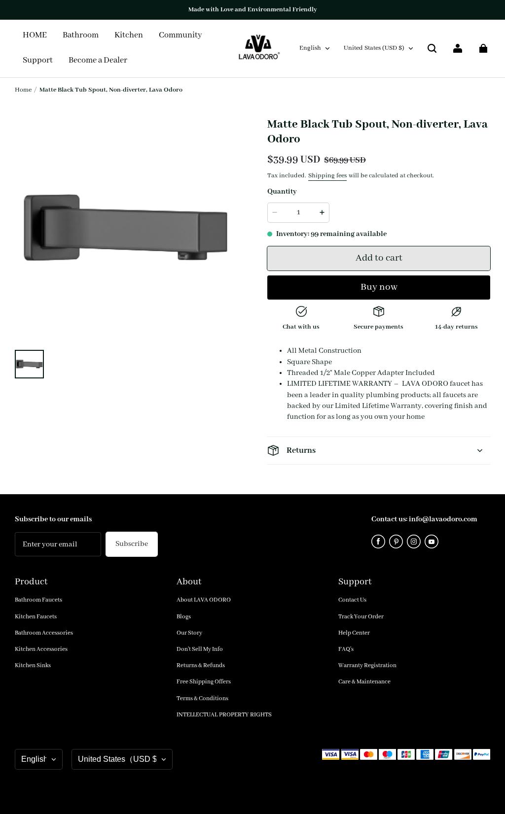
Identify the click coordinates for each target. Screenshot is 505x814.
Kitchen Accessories (41, 649)
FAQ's (346, 649)
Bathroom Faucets (38, 600)
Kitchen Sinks (33, 665)
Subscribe (131, 544)
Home (23, 90)
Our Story (189, 633)
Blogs (184, 616)
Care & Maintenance (364, 681)
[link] (180, 36)
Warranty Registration (367, 665)
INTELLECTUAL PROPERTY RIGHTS (224, 714)
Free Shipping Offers (204, 681)
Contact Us (352, 600)
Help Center (354, 633)
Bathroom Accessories (44, 633)
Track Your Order (361, 616)
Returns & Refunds (201, 665)
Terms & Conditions (202, 698)
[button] (432, 48)
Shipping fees (327, 175)
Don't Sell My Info (200, 649)
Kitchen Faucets (36, 616)
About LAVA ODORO (204, 600)
